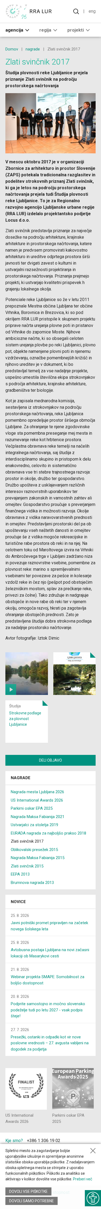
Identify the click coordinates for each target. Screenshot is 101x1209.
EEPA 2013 (20, 874)
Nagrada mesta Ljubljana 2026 (37, 791)
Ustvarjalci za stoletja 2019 (34, 824)
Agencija (14, 30)
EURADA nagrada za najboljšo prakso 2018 (48, 833)
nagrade (33, 49)
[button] (27, 30)
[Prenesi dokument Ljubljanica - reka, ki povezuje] (74, 673)
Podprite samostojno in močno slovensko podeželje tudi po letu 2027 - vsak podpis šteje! (48, 1009)
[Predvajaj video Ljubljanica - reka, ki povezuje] (26, 673)
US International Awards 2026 (37, 800)
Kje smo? (14, 1140)
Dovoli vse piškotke (28, 1191)
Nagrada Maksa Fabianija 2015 (37, 857)
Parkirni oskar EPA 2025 (32, 808)
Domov (11, 49)
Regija (45, 30)
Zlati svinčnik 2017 (27, 841)
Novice (18, 901)
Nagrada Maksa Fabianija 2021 (37, 816)
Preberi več (82, 1179)
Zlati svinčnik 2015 (27, 866)
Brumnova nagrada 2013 (32, 882)
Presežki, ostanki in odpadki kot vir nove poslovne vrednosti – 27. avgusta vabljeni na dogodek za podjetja (50, 1043)
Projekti (75, 30)
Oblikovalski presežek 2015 (34, 849)
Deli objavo (50, 760)
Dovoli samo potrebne (31, 1201)
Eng (92, 11)
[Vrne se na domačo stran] (29, 11)
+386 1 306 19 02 (43, 1140)
